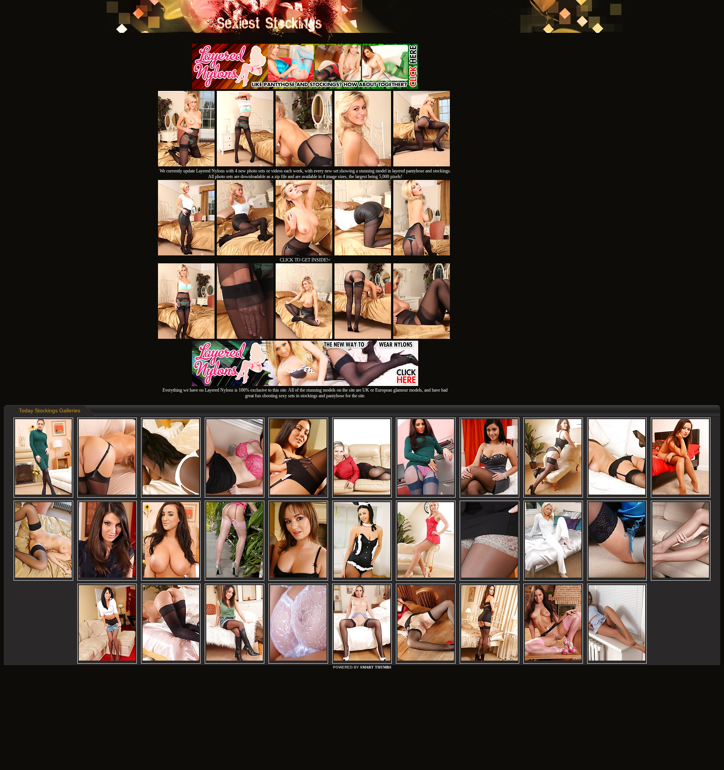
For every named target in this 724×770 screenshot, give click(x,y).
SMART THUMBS (375, 667)
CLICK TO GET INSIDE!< (305, 260)
